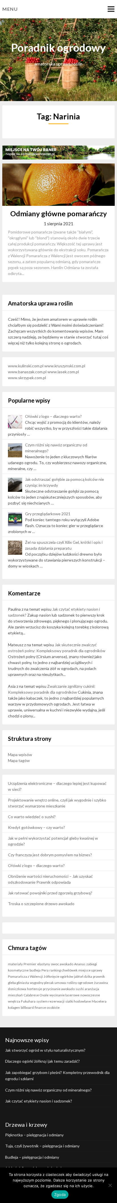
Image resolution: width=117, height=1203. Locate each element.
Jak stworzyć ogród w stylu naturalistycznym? (45, 1050)
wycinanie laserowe (64, 995)
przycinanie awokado (59, 989)
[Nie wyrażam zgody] (110, 1185)
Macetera (99, 1001)
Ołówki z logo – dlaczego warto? (53, 416)
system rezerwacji (50, 1001)
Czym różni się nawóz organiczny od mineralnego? (48, 1090)
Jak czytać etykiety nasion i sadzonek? (38, 1101)
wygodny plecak (42, 983)
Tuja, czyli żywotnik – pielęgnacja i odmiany (42, 1145)
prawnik (99, 976)
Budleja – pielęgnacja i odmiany (32, 1157)
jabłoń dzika (83, 976)
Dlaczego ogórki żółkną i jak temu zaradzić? (42, 1061)
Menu (10, 9)
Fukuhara (28, 1001)
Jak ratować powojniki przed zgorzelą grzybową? (50, 892)
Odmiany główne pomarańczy (58, 213)
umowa (60, 983)
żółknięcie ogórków (58, 976)
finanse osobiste (47, 1007)
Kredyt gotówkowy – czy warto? (36, 827)
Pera (45, 970)
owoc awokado (62, 964)
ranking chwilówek (63, 970)
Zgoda (60, 1194)
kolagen (14, 1007)
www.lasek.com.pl (63, 371)
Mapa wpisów (20, 754)
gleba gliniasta (18, 983)
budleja (35, 970)
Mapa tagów (19, 760)
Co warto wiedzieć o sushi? (32, 816)
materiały (15, 964)
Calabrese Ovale (36, 995)
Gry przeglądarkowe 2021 (47, 513)
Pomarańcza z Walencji (25, 976)
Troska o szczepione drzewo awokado (41, 903)
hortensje (34, 989)
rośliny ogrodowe (80, 983)
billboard (27, 1007)
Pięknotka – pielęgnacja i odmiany (34, 1134)
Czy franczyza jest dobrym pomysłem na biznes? (50, 854)
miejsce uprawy (90, 970)
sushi (80, 989)
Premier (30, 964)
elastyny (43, 964)
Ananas (79, 964)
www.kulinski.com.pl (25, 365)
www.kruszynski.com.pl (64, 365)
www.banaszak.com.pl (27, 371)
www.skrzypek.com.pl (27, 377)
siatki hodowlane (78, 1001)
